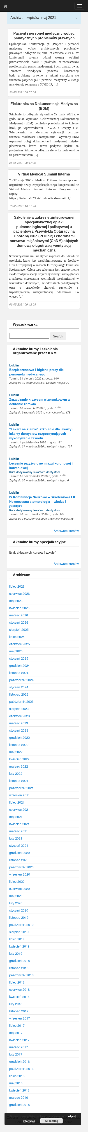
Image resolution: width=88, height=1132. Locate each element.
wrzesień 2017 (19, 1018)
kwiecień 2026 (19, 608)
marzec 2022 (18, 766)
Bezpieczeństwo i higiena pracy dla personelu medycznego (36, 371)
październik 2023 (21, 701)
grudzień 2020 (19, 852)
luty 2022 (15, 773)
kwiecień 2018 (19, 996)
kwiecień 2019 (19, 946)
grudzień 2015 (19, 1104)
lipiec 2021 (17, 802)
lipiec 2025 (17, 636)
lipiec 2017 (17, 1025)
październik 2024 (21, 680)
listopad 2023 (18, 694)
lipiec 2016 (17, 1076)
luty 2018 (15, 1004)
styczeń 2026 (18, 622)
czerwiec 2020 (19, 888)
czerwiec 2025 (19, 644)
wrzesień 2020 (19, 874)
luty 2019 (15, 953)
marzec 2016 (18, 1097)
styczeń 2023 (18, 730)
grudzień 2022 (19, 737)
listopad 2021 (18, 780)
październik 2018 (21, 975)
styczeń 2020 (18, 910)
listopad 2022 (18, 744)
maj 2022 (16, 752)
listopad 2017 (18, 1011)
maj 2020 (16, 896)
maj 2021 (16, 816)
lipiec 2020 (17, 881)
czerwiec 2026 (19, 593)
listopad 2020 (18, 860)
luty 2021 (15, 838)
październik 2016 (21, 1068)
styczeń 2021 (18, 845)
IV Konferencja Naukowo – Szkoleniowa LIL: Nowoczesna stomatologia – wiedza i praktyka (43, 501)
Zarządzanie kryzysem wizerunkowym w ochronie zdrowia (39, 401)
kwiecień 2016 (19, 1090)
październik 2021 (21, 788)
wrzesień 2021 (19, 795)
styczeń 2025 (18, 658)
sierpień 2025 (19, 629)
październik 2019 (21, 924)
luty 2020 (15, 903)
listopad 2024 (18, 672)
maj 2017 (16, 1032)
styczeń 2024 (18, 687)
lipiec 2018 (17, 982)
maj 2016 (16, 1083)
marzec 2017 (18, 1047)
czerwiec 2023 (19, 716)
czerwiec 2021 (19, 809)
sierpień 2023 (19, 708)
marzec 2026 (18, 615)
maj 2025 (16, 651)
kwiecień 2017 (19, 1040)
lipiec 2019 (17, 939)
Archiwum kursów (66, 530)
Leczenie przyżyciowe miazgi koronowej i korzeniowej (41, 465)
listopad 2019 (18, 917)
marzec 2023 (18, 723)
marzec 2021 (18, 831)
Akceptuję (51, 1121)
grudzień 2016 (19, 1061)
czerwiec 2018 (19, 989)
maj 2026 (16, 600)
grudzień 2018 (19, 960)
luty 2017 (15, 1054)
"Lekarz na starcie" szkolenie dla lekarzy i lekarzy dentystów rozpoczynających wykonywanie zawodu (41, 433)
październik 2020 (21, 867)
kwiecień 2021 (19, 824)
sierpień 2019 (19, 932)
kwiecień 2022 (19, 759)
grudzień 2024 (19, 665)
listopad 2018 (18, 968)
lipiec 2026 (17, 586)
